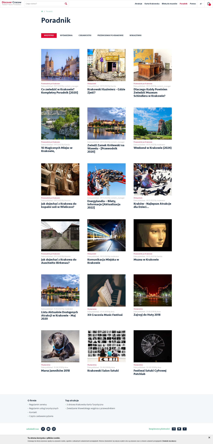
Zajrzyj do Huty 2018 (147, 314)
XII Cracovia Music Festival (105, 315)
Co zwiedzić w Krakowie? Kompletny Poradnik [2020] (59, 91)
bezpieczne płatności (159, 429)
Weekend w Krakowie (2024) (153, 148)
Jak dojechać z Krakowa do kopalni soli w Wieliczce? (58, 205)
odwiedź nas (32, 429)
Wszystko (49, 35)
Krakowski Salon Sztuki (103, 370)
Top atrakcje (72, 400)
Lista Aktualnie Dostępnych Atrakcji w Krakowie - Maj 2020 (59, 315)
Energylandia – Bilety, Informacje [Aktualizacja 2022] (103, 204)
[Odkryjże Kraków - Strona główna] (11, 3)
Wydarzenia (66, 35)
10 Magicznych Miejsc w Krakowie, (56, 149)
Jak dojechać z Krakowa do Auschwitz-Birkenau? (58, 261)
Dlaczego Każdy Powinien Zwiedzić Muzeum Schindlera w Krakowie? (150, 93)
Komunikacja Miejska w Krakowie (103, 261)
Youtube (48, 429)
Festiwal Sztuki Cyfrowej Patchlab (150, 372)
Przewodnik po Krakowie (110, 35)
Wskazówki (136, 35)
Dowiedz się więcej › (169, 441)
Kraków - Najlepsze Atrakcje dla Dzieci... (152, 205)
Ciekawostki (85, 35)
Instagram (54, 429)
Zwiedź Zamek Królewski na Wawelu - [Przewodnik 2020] (105, 148)
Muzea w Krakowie (146, 259)
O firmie (32, 400)
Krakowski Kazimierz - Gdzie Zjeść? (106, 91)
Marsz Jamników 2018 (55, 370)
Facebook (43, 429)
